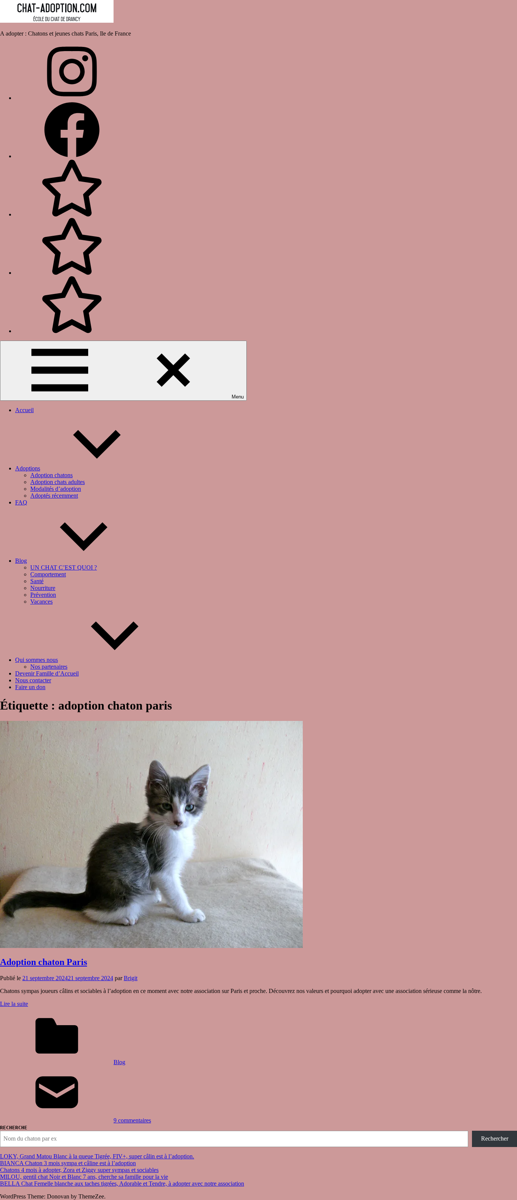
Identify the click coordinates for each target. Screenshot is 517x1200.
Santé (37, 581)
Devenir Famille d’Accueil (47, 673)
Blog (21, 560)
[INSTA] (72, 98)
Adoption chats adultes (57, 482)
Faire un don (30, 687)
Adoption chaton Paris (43, 962)
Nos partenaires (48, 666)
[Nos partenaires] (72, 331)
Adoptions (27, 468)
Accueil (24, 410)
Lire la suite (14, 1004)
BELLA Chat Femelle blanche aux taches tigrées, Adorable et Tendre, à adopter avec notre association (122, 1183)
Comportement (48, 574)
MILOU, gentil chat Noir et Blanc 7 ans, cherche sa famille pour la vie (84, 1177)
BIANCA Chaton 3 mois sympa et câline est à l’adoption (68, 1163)
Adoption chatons (51, 475)
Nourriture (42, 588)
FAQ (21, 502)
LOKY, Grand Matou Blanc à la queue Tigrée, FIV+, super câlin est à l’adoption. (97, 1156)
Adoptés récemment (54, 495)
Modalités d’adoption (55, 489)
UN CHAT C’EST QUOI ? (63, 567)
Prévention (43, 594)
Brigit (130, 978)
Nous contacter (33, 680)
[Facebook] (72, 156)
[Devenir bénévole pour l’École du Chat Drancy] (72, 214)
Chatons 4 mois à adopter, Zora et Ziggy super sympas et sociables (79, 1170)
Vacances (41, 601)
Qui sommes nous (36, 660)
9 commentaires (132, 1120)
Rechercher (494, 1138)
